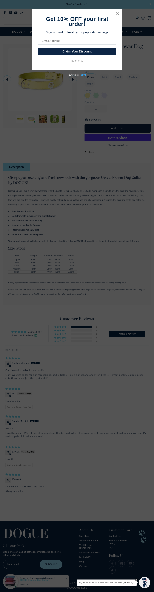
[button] (144, 582)
